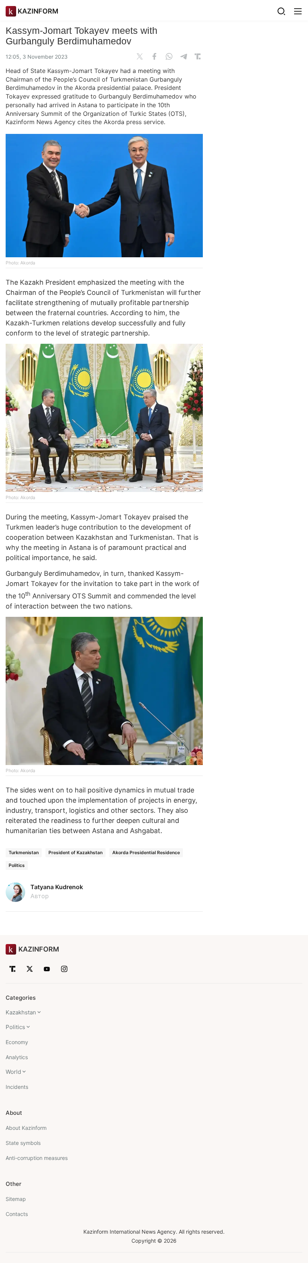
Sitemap (16, 1199)
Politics (17, 865)
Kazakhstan (21, 1012)
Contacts (17, 1214)
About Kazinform (26, 1128)
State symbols (23, 1143)
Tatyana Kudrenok (56, 887)
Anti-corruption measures (37, 1158)
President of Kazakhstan (75, 852)
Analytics (17, 1057)
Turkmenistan (24, 852)
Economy (17, 1042)
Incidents (17, 1087)
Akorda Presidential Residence (146, 852)
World (13, 1071)
